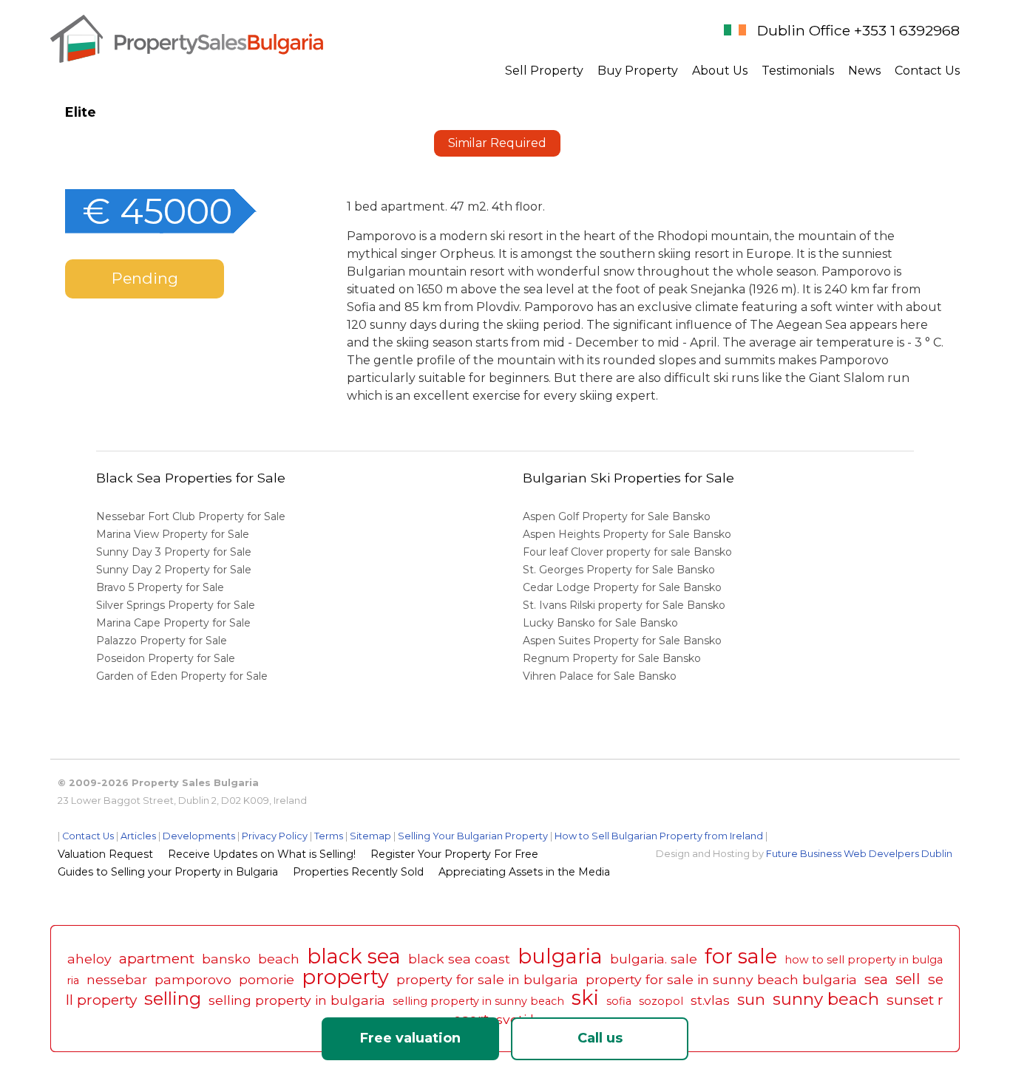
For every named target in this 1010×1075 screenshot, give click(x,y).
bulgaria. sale (653, 958)
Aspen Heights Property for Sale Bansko (628, 534)
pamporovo (193, 979)
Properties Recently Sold (358, 871)
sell (908, 978)
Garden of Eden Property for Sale (182, 676)
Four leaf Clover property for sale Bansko (629, 552)
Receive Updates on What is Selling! (262, 854)
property (345, 977)
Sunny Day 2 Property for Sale (173, 569)
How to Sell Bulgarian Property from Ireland (659, 836)
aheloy (89, 958)
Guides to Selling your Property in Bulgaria (168, 871)
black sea (354, 956)
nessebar (117, 979)
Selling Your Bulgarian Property (473, 836)
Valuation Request (105, 854)
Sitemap (370, 836)
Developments (199, 836)
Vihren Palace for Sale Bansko (601, 676)
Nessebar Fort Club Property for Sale (190, 516)
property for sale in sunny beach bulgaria (721, 979)
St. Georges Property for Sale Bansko (620, 569)
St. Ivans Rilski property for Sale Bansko (625, 605)
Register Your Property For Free (454, 854)
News (864, 71)
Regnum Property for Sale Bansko (613, 658)
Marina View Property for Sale (172, 534)
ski (585, 998)
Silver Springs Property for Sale (175, 605)
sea (876, 979)
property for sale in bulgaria (487, 979)
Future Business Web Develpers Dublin (859, 853)
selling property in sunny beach (478, 1001)
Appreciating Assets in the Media (524, 871)
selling (172, 998)
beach (278, 958)
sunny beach (826, 999)
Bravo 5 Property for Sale (160, 587)
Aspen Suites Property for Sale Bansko (624, 640)
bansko (226, 958)
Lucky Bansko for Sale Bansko (602, 622)
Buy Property (637, 71)
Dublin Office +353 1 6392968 (858, 30)
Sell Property (544, 71)
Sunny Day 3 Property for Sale (173, 552)
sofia (618, 1001)
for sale (741, 956)
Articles (138, 836)
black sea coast (459, 958)
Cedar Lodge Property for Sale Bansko (624, 587)
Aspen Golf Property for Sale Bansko (618, 516)
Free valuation (410, 1038)
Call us (600, 1038)
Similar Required (497, 143)
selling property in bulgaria (297, 1000)
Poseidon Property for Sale (165, 658)
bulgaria (560, 956)
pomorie (266, 979)
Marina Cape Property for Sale (173, 622)
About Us (720, 71)
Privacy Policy (275, 836)
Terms (328, 836)
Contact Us (927, 71)
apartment (156, 958)
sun (751, 999)
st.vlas (710, 1000)
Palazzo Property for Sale (161, 640)
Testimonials (798, 71)
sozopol (661, 1001)
